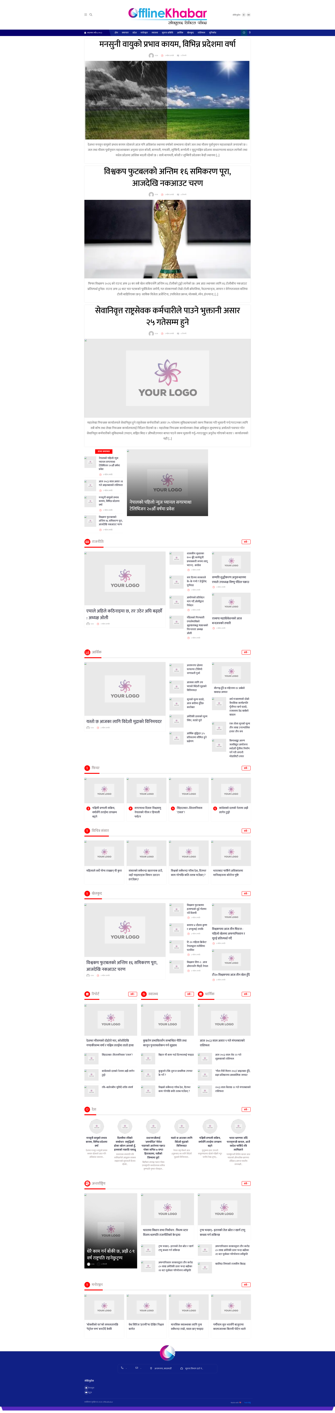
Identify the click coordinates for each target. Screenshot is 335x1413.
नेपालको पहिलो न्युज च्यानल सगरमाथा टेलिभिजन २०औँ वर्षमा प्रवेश (109, 463)
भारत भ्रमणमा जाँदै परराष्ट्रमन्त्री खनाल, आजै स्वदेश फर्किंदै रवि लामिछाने (238, 1144)
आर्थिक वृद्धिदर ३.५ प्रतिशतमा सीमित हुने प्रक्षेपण (197, 737)
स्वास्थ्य (155, 33)
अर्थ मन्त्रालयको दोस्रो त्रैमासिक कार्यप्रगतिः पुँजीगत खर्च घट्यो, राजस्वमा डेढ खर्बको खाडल (239, 707)
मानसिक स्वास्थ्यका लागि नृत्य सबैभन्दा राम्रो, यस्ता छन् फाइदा (102, 1326)
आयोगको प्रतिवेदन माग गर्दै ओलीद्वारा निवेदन (195, 601)
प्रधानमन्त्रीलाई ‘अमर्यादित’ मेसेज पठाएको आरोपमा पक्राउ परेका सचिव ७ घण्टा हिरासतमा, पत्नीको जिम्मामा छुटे (153, 1148)
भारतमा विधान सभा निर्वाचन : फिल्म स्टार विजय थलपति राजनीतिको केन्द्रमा (165, 1233)
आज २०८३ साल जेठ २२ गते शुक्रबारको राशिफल (228, 1057)
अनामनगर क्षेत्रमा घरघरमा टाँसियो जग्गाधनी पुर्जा (195, 669)
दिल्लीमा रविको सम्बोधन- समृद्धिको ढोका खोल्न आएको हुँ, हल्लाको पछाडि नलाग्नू (125, 1144)
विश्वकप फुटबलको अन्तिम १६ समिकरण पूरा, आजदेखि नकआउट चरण (167, 177)
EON (156, 55)
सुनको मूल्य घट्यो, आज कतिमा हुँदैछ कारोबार (195, 703)
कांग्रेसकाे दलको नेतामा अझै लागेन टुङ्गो (149, 810)
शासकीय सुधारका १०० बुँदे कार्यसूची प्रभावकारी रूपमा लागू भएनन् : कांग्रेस (197, 559)
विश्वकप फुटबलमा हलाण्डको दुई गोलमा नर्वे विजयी (196, 909)
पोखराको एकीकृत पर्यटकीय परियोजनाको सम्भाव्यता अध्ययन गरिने (187, 1329)
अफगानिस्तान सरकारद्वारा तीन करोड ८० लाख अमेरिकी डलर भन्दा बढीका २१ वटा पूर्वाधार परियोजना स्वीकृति (175, 1266)
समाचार (125, 33)
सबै (245, 542)
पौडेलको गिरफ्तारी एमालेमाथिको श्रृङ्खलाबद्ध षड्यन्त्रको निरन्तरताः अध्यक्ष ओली (197, 625)
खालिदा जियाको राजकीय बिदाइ (230, 1264)
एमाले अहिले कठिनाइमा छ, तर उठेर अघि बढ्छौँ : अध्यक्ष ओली (124, 614)
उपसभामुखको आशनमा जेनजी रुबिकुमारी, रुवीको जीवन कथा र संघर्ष (232, 812)
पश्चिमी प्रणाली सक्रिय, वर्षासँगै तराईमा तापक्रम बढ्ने (210, 1142)
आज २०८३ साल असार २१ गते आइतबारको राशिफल (111, 483)
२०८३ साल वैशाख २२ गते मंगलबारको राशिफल (233, 1089)
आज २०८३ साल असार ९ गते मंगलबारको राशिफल (222, 1043)
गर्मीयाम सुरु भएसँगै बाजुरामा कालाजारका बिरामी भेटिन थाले (145, 1326)
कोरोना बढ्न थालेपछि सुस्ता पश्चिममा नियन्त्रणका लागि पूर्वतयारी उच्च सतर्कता (185, 875)
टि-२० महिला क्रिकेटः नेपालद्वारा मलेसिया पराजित (197, 946)
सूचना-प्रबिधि (167, 33)
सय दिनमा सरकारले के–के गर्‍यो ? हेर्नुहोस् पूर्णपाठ (196, 581)
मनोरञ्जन (144, 33)
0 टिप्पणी (183, 55)
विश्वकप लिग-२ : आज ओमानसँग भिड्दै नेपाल (197, 964)
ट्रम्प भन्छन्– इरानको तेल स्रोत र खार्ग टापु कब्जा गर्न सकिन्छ (175, 1248)
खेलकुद (190, 33)
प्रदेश (135, 33)
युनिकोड (212, 33)
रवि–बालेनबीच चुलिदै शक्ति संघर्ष (191, 810)
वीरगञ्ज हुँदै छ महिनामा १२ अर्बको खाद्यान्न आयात (229, 690)
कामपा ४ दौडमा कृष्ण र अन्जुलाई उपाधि (197, 927)
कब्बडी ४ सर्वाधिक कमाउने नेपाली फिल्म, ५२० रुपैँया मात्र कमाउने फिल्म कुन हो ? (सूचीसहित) (230, 1329)
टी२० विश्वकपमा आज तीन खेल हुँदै (231, 974)
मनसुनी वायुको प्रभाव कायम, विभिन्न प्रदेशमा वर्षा (167, 44)
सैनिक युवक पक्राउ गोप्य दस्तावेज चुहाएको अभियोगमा (230, 873)
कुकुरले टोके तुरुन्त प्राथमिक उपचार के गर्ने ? (175, 1073)
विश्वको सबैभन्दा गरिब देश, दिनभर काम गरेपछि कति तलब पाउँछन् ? (104, 873)
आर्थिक (180, 33)
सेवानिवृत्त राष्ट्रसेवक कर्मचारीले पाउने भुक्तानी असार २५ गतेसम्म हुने (167, 316)
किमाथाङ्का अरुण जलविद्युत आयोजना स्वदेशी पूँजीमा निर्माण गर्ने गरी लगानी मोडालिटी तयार (239, 748)
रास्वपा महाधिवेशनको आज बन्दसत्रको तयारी (227, 621)
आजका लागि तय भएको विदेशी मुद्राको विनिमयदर (196, 686)
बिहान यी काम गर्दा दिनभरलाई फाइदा (176, 1055)
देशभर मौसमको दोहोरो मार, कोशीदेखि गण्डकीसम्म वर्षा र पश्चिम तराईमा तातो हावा (110, 1043)
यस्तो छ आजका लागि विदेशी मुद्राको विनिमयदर (124, 721)
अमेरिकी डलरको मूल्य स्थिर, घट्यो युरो (197, 718)
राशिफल (201, 33)
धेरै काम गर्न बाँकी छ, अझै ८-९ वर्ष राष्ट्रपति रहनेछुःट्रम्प (111, 1255)
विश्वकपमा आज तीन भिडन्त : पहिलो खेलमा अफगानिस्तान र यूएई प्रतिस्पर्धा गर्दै (228, 933)
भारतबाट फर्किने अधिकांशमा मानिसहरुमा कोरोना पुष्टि (143, 873)
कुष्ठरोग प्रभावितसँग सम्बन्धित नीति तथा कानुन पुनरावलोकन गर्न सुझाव (165, 1043)
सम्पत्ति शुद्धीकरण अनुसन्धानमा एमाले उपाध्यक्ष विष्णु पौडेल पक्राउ (230, 580)
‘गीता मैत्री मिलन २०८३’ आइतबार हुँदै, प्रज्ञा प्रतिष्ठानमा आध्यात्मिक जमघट (232, 1073)
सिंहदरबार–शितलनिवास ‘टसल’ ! (105, 810)
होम (116, 33)
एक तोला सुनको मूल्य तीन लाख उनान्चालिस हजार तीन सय (239, 727)
